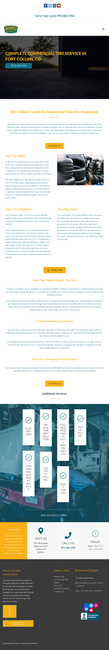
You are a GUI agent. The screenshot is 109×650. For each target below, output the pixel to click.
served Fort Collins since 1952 (46, 342)
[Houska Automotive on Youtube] (58, 6)
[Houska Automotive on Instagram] (54, 6)
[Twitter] (91, 605)
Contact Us (9, 611)
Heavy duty (16, 304)
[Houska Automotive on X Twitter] (50, 6)
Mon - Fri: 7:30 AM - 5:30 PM (88, 591)
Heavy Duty (59, 576)
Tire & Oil (58, 585)
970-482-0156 (65, 15)
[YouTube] (91, 610)
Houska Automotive (40, 368)
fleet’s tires (13, 307)
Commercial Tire (61, 579)
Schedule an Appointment (18, 623)
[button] (18, 65)
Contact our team (14, 368)
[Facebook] (86, 609)
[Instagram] (96, 605)
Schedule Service (61, 588)
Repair (57, 582)
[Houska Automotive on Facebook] (45, 6)
